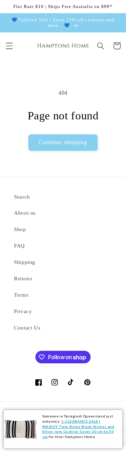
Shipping (24, 262)
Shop (20, 229)
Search (22, 197)
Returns (23, 278)
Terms (21, 295)
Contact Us (27, 328)
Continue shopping (63, 142)
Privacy (23, 311)
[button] (9, 46)
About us (25, 213)
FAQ (19, 246)
